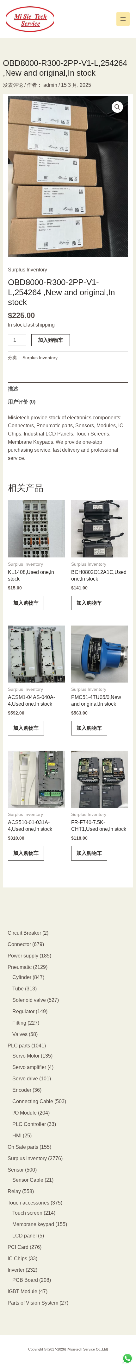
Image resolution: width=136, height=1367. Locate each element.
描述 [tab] (13, 388)
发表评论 (13, 85)
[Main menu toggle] (123, 19)
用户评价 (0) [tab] (21, 401)
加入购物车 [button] (26, 603)
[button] (117, 107)
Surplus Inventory (27, 269)
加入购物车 (50, 340)
